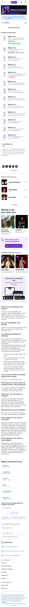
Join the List (14, 513)
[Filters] (25, 23)
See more (14, 204)
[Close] (26, 239)
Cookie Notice (19, 597)
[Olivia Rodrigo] (22, 264)
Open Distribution (6, 566)
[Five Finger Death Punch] (8, 225)
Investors (4, 572)
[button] (5, 2)
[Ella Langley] (8, 264)
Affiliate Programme (7, 569)
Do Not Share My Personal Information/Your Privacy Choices (14, 604)
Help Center (4, 585)
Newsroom (4, 575)
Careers (3, 578)
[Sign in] (21, 2)
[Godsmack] (22, 224)
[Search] (18, 2)
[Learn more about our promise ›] (6, 542)
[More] (25, 7)
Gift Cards (4, 588)
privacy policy (5, 518)
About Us (4, 563)
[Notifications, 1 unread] (25, 2)
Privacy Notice (10, 597)
